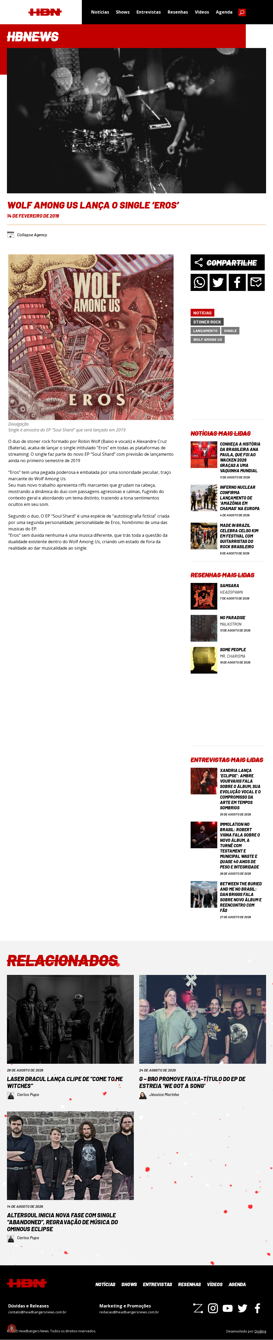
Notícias (100, 12)
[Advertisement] (228, 386)
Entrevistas (148, 12)
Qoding (260, 1331)
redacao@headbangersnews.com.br (129, 1312)
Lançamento (205, 330)
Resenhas (178, 12)
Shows (123, 12)
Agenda (224, 12)
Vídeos (202, 12)
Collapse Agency (32, 234)
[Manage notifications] (11, 1328)
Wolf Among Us (207, 339)
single (230, 330)
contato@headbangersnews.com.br (37, 1312)
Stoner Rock (207, 321)
